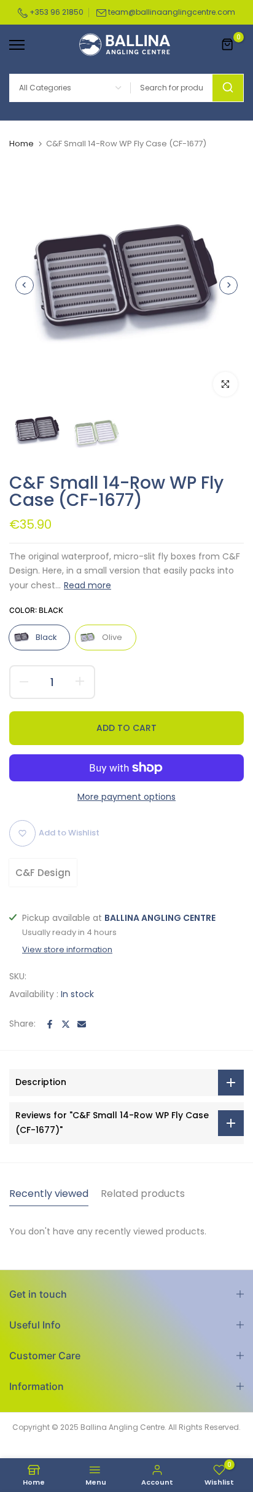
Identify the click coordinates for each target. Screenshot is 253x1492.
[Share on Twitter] (66, 1024)
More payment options (126, 797)
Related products (143, 1193)
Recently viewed (48, 1193)
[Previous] (24, 285)
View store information (67, 949)
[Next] (228, 285)
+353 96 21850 (56, 12)
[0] (228, 45)
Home (21, 143)
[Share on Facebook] (50, 1024)
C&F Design (43, 872)
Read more (87, 585)
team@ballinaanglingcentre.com (171, 12)
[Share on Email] (82, 1024)
